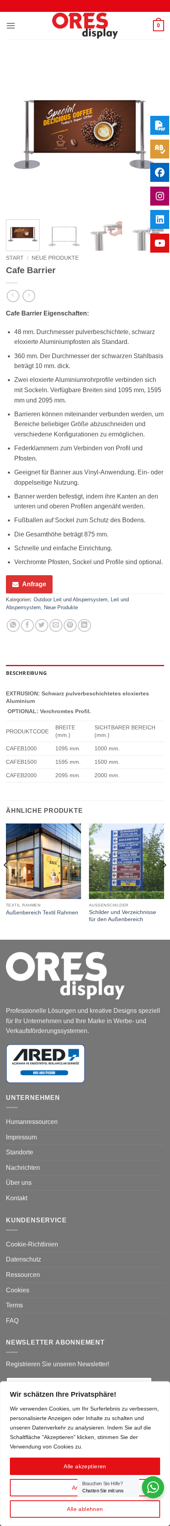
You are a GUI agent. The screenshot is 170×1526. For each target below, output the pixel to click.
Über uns (19, 1182)
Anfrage (34, 584)
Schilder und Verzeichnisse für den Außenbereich (122, 915)
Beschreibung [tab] (26, 672)
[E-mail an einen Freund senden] (55, 625)
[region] (85, 1453)
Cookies (17, 1290)
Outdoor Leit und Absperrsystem (71, 599)
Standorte (19, 1152)
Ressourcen (23, 1274)
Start (15, 258)
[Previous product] (29, 296)
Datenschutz (23, 1259)
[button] (10, 25)
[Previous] (19, 134)
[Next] (163, 881)
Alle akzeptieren (85, 1466)
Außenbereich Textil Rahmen (42, 913)
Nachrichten (23, 1167)
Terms (14, 1305)
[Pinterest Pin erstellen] (70, 625)
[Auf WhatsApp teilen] (13, 625)
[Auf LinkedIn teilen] (84, 625)
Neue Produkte (55, 258)
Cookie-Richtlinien (32, 1244)
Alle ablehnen (85, 1509)
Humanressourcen (32, 1121)
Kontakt (16, 1198)
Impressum (21, 1137)
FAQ (12, 1320)
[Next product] (13, 296)
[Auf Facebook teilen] (27, 625)
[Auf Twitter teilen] (41, 625)
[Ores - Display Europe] (85, 26)
